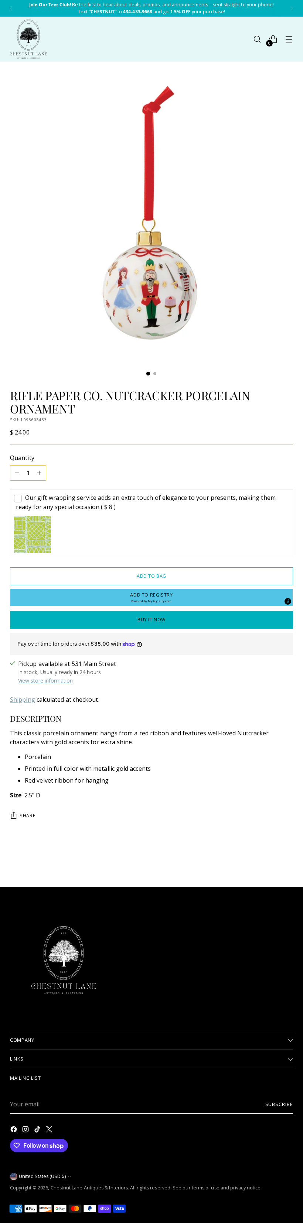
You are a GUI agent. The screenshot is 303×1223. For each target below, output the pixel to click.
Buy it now (151, 619)
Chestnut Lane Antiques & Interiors (89, 1188)
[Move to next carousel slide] (286, 861)
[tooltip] (288, 601)
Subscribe (279, 1104)
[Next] (292, 8)
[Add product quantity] (39, 473)
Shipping (22, 699)
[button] (151, 598)
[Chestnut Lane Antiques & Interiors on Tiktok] (38, 1130)
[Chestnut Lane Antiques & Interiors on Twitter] (49, 1130)
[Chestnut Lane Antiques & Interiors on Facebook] (14, 1130)
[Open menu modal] (289, 39)
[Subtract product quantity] (17, 473)
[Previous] (11, 8)
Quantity (22, 458)
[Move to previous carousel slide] (269, 861)
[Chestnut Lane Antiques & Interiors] (28, 39)
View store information (45, 680)
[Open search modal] (257, 39)
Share (27, 816)
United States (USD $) (42, 1176)
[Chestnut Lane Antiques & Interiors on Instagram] (26, 1130)
